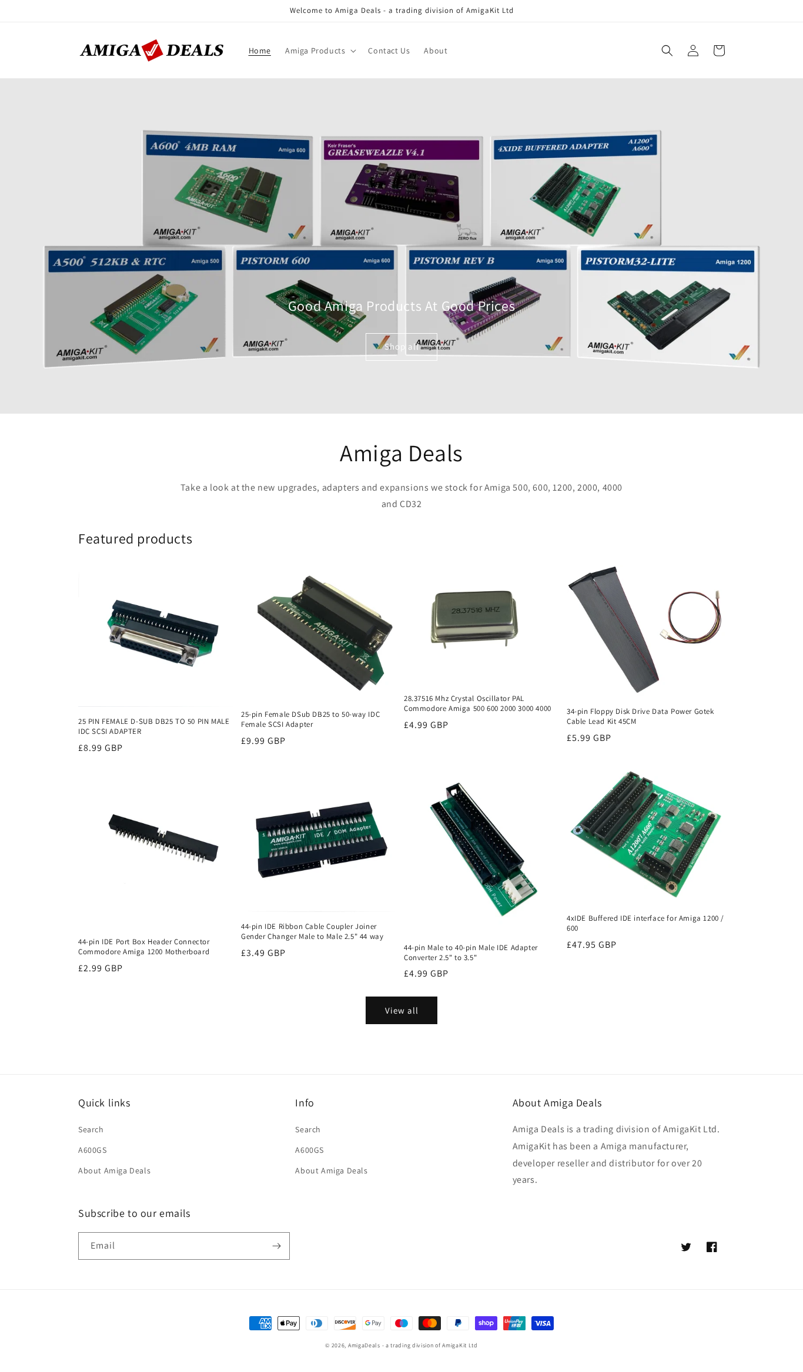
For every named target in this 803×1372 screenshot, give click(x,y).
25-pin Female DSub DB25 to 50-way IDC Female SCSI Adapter (310, 719)
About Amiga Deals (114, 1170)
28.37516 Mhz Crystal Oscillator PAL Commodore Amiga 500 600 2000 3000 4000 (477, 703)
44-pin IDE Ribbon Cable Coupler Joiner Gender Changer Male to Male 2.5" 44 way (312, 931)
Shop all (401, 346)
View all (402, 1010)
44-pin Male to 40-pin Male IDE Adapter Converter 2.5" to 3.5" (471, 952)
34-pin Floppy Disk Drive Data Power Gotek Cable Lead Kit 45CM (640, 716)
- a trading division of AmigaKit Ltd (430, 1345)
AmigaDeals (364, 1345)
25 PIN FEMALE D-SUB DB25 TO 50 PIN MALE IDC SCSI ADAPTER (153, 726)
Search (91, 1129)
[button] (319, 50)
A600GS (92, 1150)
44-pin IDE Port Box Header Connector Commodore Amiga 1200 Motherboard (144, 947)
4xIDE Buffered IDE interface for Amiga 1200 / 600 (645, 923)
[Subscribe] (276, 1246)
